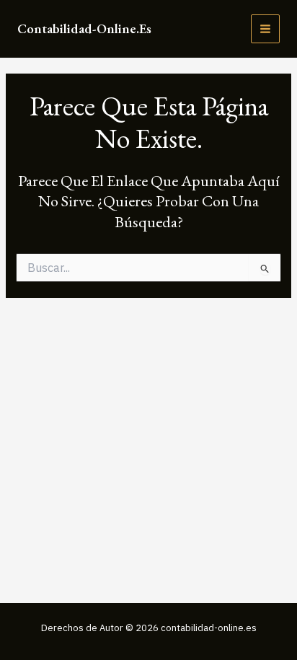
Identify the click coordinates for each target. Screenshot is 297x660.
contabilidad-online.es (84, 28)
